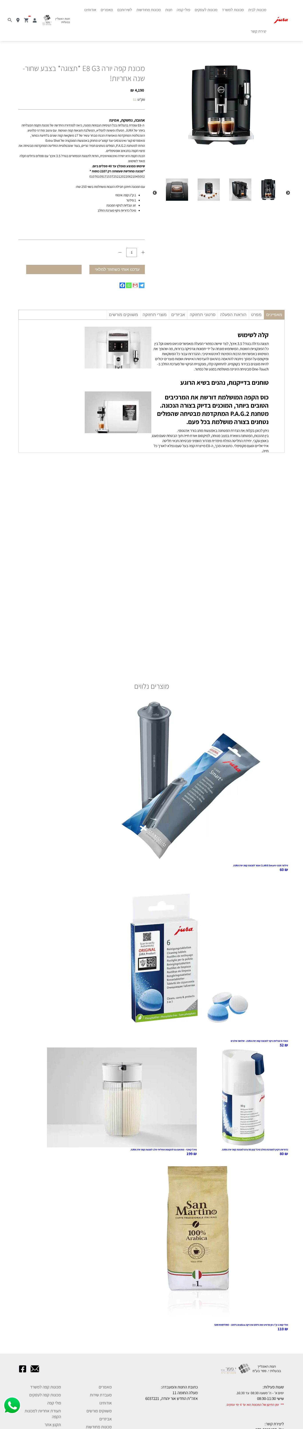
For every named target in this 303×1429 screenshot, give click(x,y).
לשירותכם (124, 9)
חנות (168, 9)
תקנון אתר (53, 1424)
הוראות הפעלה (233, 314)
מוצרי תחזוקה (155, 314)
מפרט (256, 314)
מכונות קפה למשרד (45, 1387)
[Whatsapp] (129, 285)
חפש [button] (6, 16)
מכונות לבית (257, 9)
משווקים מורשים (123, 314)
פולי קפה (183, 9)
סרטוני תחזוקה (202, 314)
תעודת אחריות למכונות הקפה (43, 1413)
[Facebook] (122, 285)
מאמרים (107, 9)
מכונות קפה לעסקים (45, 1395)
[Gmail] (135, 285)
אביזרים (178, 314)
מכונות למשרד (233, 9)
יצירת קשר (258, 31)
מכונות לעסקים (206, 9)
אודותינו (90, 9)
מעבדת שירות (101, 1395)
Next (155, 193)
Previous (288, 193)
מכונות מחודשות (148, 9)
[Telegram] (141, 285)
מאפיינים (274, 314)
